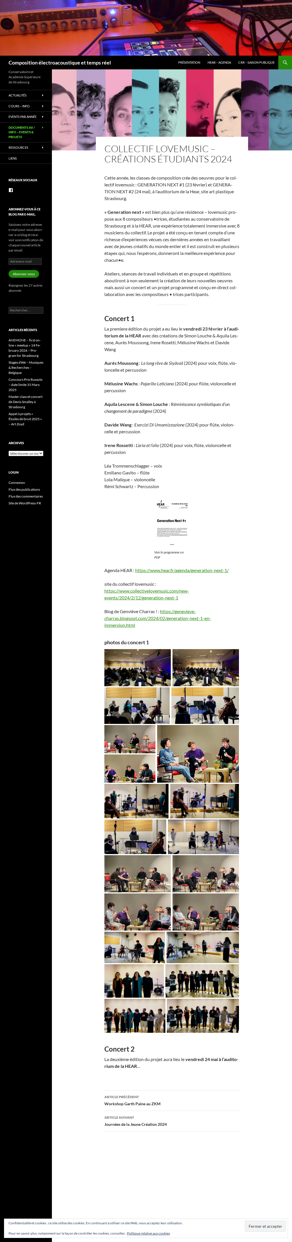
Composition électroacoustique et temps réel (60, 62)
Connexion (17, 482)
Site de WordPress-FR (25, 503)
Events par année (22, 116)
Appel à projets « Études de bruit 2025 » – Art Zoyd (25, 419)
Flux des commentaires (26, 496)
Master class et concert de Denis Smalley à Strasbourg (25, 401)
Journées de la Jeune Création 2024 (135, 1121)
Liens (13, 158)
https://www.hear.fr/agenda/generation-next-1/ (182, 570)
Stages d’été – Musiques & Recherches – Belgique (26, 367)
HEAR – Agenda (219, 62)
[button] (137, 667)
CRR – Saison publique (256, 62)
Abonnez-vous (24, 274)
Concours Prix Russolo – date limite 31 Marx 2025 (25, 384)
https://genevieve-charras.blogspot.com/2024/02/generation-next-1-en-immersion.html (157, 618)
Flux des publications (24, 489)
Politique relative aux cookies (148, 1233)
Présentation (189, 62)
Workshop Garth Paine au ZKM (132, 1100)
